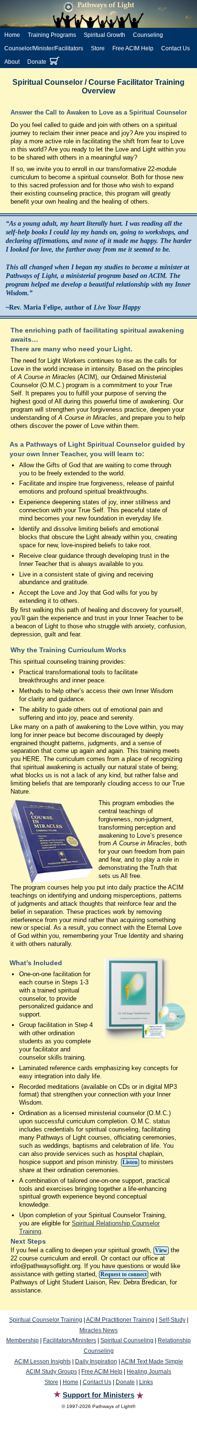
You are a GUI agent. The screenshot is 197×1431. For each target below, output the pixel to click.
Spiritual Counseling (126, 1340)
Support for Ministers (98, 1395)
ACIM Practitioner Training (120, 1319)
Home (12, 35)
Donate (36, 61)
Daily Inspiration (96, 1361)
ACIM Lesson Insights (42, 1361)
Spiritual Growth (104, 35)
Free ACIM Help (132, 48)
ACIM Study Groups (51, 1371)
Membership (22, 1340)
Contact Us (175, 48)
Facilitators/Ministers (69, 1340)
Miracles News (98, 1330)
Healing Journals (149, 1371)
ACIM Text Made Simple (152, 1361)
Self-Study (172, 1319)
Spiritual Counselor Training (45, 1319)
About (12, 61)
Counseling (148, 35)
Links (146, 1382)
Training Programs (52, 35)
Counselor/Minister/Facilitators (43, 48)
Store (98, 48)
